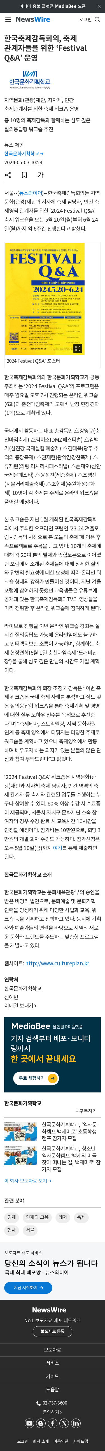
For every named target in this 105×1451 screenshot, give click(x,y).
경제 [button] (11, 1217)
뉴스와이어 (30, 193)
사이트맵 (80, 1441)
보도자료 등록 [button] (52, 1331)
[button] (8, 175)
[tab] (52, 1350)
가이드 (52, 1376)
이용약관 (61, 1441)
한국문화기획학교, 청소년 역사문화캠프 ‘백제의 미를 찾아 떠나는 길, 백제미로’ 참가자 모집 (71, 1159)
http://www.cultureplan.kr (57, 963)
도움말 (52, 1390)
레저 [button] (63, 1217)
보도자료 (52, 1350)
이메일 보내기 (20, 1005)
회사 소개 (41, 1441)
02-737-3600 (55, 1403)
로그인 (23, 1441)
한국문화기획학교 (23, 154)
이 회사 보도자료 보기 (27, 1181)
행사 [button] (11, 1230)
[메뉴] (7, 19)
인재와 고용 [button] (37, 1217)
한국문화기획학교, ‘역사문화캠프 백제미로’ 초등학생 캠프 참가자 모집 (69, 1131)
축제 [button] (81, 1217)
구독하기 (88, 1111)
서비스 (52, 1363)
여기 (57, 848)
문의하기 (52, 1412)
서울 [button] (30, 1230)
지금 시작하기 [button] (26, 1287)
